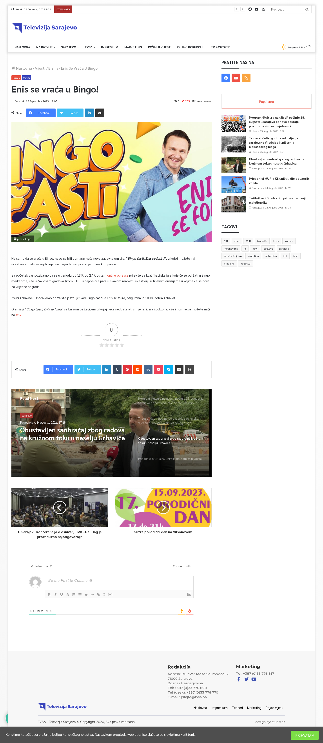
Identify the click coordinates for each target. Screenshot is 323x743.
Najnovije (44, 47)
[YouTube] (256, 9)
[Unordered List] (80, 594)
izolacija (262, 241)
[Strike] (68, 594)
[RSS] (263, 9)
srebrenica (271, 256)
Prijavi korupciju (191, 47)
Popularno (266, 101)
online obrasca (117, 275)
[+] (110, 594)
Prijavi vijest (274, 707)
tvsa (295, 256)
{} (104, 594)
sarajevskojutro (233, 256)
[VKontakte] (148, 369)
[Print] (189, 369)
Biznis (53, 68)
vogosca (245, 263)
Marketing (133, 47)
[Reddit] (137, 369)
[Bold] (49, 594)
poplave (268, 248)
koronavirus (231, 248)
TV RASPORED (220, 47)
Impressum (109, 47)
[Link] (98, 594)
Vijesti (40, 68)
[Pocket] (158, 369)
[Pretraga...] (307, 9)
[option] (111, 433)
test (285, 256)
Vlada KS (229, 263)
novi (255, 248)
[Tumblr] (117, 369)
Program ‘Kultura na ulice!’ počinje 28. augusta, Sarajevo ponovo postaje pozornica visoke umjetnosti (277, 121)
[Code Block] (92, 594)
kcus (276, 241)
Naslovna (22, 47)
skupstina (253, 256)
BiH (226, 241)
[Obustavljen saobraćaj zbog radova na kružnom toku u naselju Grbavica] (233, 165)
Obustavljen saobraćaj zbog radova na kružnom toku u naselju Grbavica (276, 161)
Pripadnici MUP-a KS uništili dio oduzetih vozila (103, 9)
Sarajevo (68, 47)
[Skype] (168, 369)
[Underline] (61, 594)
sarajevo (284, 248)
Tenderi (237, 707)
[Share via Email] (99, 113)
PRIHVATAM (304, 735)
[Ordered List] (74, 594)
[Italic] (55, 594)
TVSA (89, 47)
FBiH (248, 241)
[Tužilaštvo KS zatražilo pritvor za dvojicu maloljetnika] (233, 204)
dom (237, 241)
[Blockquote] (86, 594)
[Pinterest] (127, 369)
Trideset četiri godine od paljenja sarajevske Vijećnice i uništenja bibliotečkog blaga (273, 142)
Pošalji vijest (159, 47)
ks (245, 248)
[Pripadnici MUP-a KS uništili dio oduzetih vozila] (233, 184)
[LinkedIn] (89, 113)
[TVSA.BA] (44, 27)
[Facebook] (250, 9)
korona (289, 241)
